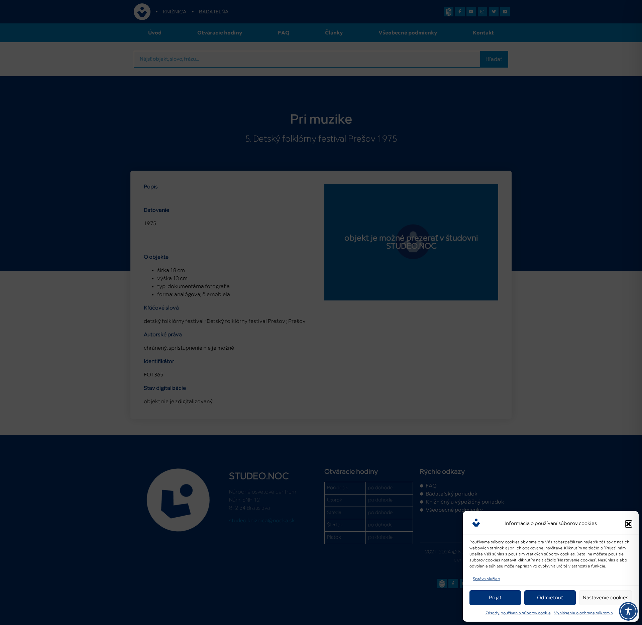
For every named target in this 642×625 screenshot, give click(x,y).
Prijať (495, 597)
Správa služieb (486, 579)
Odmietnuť (550, 597)
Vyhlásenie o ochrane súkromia (583, 613)
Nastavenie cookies (605, 597)
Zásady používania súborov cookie (518, 613)
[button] (628, 524)
